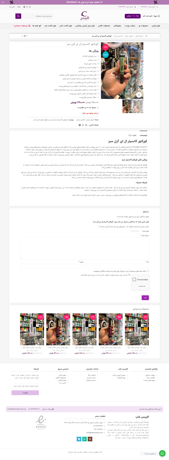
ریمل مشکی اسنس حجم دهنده (111, 347)
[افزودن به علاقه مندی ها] (127, 317)
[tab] (143, 134)
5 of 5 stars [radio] (131, 231)
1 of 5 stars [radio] (138, 231)
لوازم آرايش (138, 36)
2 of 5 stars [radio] (136, 231)
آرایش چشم (128, 36)
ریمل (132, 350)
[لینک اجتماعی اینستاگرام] (30, 6)
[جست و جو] (18, 16)
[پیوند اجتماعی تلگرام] (24, 6)
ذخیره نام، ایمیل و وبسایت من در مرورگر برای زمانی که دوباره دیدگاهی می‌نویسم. (119, 271)
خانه (146, 36)
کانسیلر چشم (117, 36)
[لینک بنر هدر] (88, 2)
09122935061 (144, 7)
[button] (127, 322)
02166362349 (121, 7)
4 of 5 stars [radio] (133, 231)
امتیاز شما (145, 231)
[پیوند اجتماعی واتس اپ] (27, 6)
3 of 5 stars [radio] (135, 231)
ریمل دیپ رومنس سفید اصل (137, 347)
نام (147, 262)
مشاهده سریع (127, 327)
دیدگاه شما (145, 235)
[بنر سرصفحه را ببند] (3, 2)
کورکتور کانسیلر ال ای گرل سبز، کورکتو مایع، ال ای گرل (50, 120)
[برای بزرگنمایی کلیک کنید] (139, 95)
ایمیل (81, 262)
